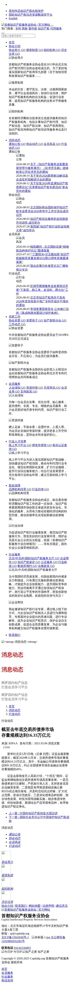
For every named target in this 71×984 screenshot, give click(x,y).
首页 (12, 42)
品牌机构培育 (20, 489)
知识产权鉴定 (28, 562)
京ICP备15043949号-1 (15, 937)
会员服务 (14, 383)
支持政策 (28, 391)
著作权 (32, 28)
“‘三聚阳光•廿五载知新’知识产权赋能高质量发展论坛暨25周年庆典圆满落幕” (42, 258)
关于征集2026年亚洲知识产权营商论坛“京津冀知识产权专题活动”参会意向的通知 (42, 187)
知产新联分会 (55, 320)
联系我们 (14, 635)
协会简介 (17, 50)
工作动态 (17, 324)
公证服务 (49, 562)
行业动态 (14, 714)
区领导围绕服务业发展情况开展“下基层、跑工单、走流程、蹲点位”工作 (42, 289)
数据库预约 (27, 565)
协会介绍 (14, 46)
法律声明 (48, 905)
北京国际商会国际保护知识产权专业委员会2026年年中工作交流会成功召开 (42, 211)
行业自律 (40, 489)
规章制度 (34, 50)
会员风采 (52, 144)
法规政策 (46, 565)
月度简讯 (52, 387)
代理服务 (56, 28)
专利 (18, 28)
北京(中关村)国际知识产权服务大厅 (34, 558)
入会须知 (17, 387)
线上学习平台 (20, 445)
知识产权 (44, 28)
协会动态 (34, 144)
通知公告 (17, 144)
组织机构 (52, 50)
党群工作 (14, 316)
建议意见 (62, 905)
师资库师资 (42, 445)
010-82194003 (22, 947)
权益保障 (14, 485)
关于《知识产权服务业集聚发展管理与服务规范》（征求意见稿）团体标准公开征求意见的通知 (42, 168)
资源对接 (34, 387)
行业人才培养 (17, 441)
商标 (25, 28)
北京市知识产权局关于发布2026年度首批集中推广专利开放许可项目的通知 (42, 301)
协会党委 (17, 320)
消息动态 (14, 140)
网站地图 (34, 905)
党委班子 (34, 320)
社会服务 (14, 554)
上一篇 (33, 813)
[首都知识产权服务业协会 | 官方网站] (26, 24)
